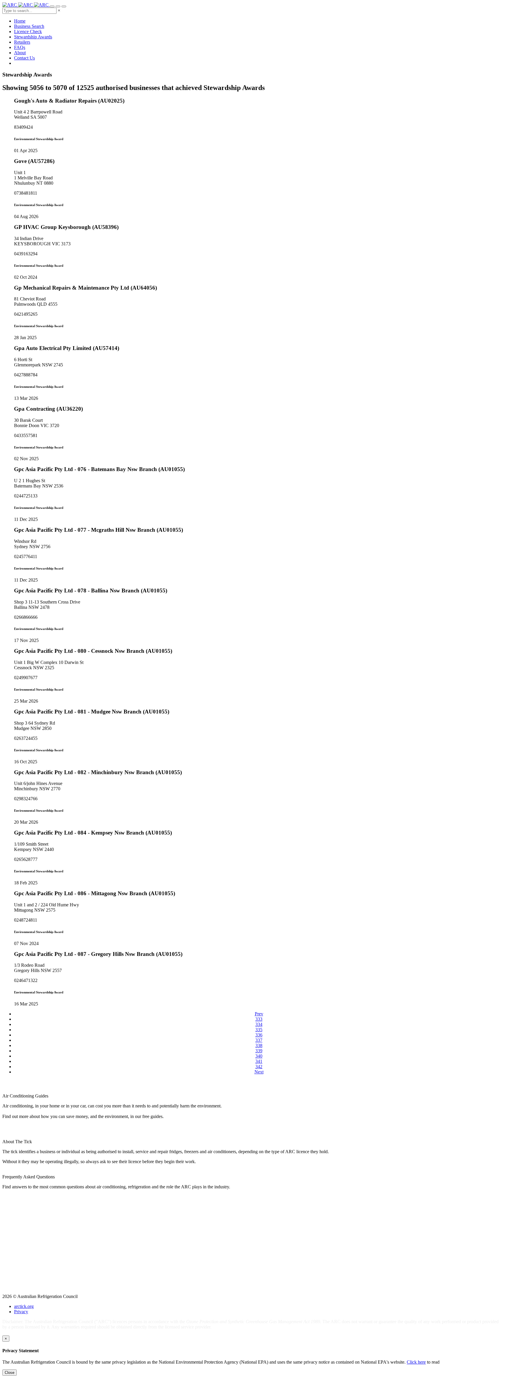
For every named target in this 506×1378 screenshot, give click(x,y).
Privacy (21, 1311)
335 (258, 1029)
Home (19, 20)
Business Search (29, 26)
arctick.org (24, 1306)
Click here (416, 1362)
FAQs (19, 47)
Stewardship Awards (33, 36)
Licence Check (28, 31)
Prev (259, 1013)
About (20, 52)
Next (259, 1071)
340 (258, 1056)
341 (258, 1061)
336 (258, 1034)
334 (258, 1024)
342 (258, 1066)
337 (258, 1040)
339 (258, 1050)
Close (9, 1372)
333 (258, 1019)
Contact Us (24, 57)
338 (258, 1045)
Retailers (22, 42)
